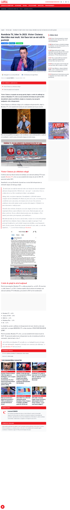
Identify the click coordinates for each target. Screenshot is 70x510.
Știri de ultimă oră (7, 5)
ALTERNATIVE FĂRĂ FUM (12, 9)
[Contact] (61, 2)
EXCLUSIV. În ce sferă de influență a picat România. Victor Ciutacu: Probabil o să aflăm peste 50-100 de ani (23, 401)
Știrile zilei (53, 35)
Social (25, 5)
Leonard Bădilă (10, 78)
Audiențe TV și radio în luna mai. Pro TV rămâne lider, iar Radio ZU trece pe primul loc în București (39, 377)
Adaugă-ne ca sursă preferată (11, 75)
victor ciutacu (26, 353)
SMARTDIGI (3, 9)
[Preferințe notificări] (3, 507)
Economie (18, 5)
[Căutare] (68, 2)
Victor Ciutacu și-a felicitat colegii (12, 86)
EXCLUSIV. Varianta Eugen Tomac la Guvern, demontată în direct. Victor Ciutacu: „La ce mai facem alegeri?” (39, 401)
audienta (8, 353)
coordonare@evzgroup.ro (52, 2)
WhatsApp (20, 43)
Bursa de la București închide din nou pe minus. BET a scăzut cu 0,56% (58, 64)
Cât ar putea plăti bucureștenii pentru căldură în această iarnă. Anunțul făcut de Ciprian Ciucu (57, 59)
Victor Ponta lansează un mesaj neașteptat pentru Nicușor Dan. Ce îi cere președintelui (58, 40)
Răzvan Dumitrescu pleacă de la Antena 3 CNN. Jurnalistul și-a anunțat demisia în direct (7, 401)
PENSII (21, 9)
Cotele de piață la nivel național (11, 89)
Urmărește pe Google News (31, 75)
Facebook (5, 43)
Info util (41, 5)
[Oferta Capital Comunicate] (58, 130)
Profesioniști (49, 5)
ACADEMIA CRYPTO (28, 9)
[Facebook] (63, 2)
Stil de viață (32, 5)
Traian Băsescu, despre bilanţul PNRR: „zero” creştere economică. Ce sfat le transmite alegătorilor (58, 69)
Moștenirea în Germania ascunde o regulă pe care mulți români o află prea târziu (58, 75)
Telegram (12, 43)
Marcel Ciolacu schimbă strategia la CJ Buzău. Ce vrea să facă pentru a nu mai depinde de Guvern (58, 46)
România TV (9, 177)
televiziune (19, 353)
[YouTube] (66, 2)
